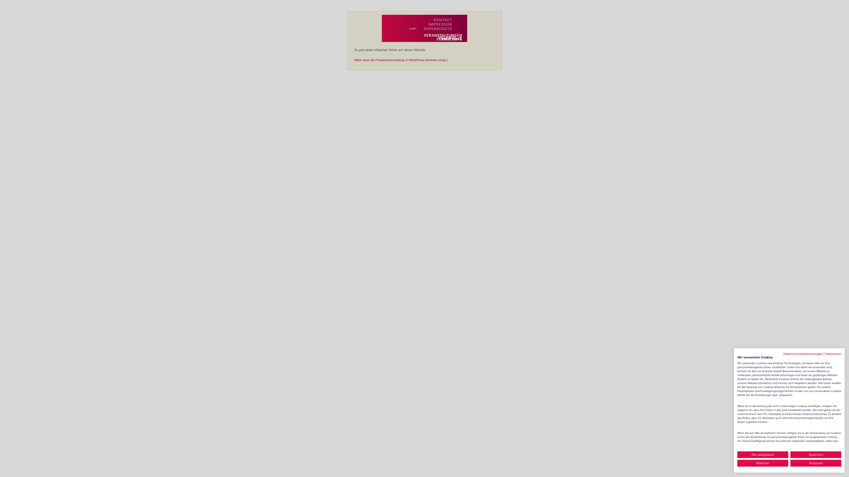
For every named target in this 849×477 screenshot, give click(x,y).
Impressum (833, 354)
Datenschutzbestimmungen (803, 354)
